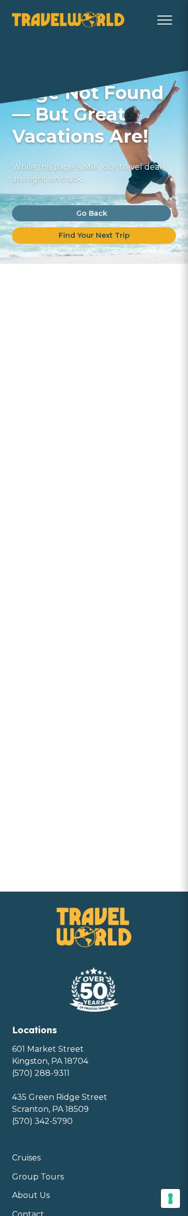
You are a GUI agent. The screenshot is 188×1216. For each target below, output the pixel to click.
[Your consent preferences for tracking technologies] (170, 1198)
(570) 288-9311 (41, 1073)
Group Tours (38, 1176)
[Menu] (164, 20)
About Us (31, 1195)
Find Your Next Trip (94, 235)
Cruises (26, 1157)
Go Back (91, 213)
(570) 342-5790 (42, 1121)
